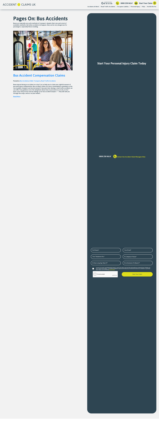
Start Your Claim (145, 3)
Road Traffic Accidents (108, 6)
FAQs (143, 6)
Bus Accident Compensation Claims (39, 75)
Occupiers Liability (123, 6)
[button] (154, 3)
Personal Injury (135, 6)
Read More (16, 96)
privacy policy (112, 269)
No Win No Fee (151, 6)
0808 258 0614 (126, 3)
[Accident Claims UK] (19, 5)
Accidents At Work (93, 6)
